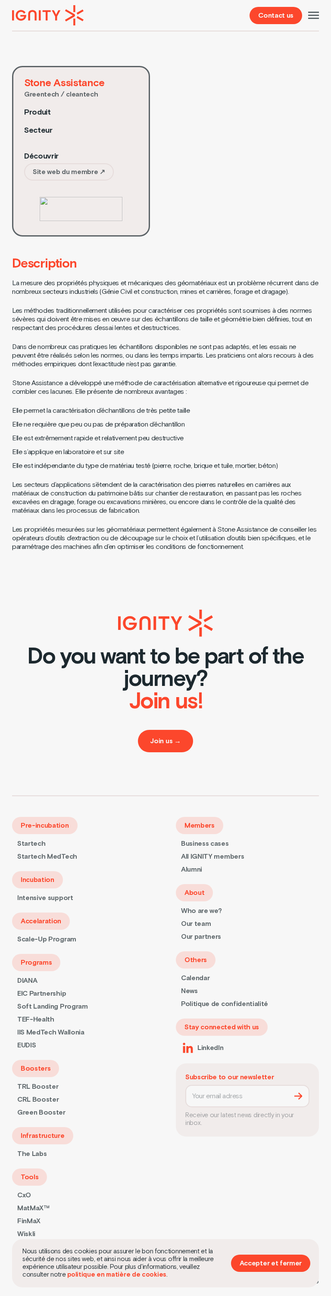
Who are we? (201, 911)
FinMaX (29, 1221)
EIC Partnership (41, 993)
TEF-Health (35, 1019)
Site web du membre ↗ (69, 172)
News (189, 991)
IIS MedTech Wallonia (50, 1032)
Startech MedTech (47, 856)
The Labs (32, 1154)
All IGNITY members (212, 856)
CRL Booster (38, 1099)
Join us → (165, 741)
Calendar (195, 978)
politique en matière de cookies (116, 1275)
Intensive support (45, 898)
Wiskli (26, 1234)
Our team (196, 923)
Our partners (201, 936)
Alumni (191, 869)
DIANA (27, 980)
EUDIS (26, 1045)
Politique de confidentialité (224, 1004)
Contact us (276, 15)
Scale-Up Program (46, 939)
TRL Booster (37, 1086)
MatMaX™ (33, 1208)
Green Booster (41, 1112)
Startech (31, 843)
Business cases (205, 843)
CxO (24, 1195)
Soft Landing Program (52, 1006)
